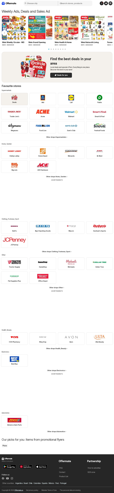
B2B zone (91, 472)
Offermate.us (18, 490)
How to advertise (94, 468)
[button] (106, 3)
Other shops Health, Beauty (56, 348)
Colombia (37, 483)
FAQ (60, 468)
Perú (57, 483)
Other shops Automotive (56, 431)
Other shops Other (56, 288)
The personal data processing (70, 490)
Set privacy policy (32, 490)
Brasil (26, 483)
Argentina (18, 483)
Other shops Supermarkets (56, 137)
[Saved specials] (102, 3)
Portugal (63, 483)
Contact (62, 472)
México (51, 483)
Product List (63, 476)
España (44, 483)
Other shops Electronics (56, 370)
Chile (30, 483)
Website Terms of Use (49, 490)
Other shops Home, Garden (56, 176)
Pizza (5, 445)
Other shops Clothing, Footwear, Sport (56, 251)
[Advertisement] (57, 198)
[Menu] (110, 3)
